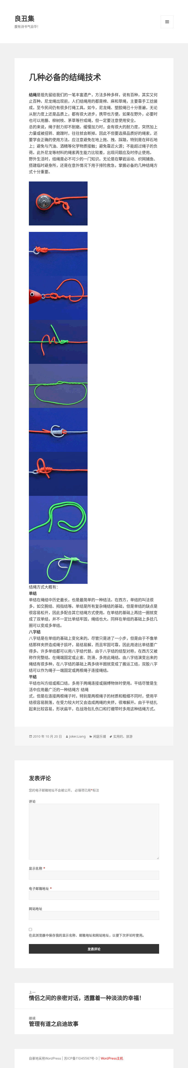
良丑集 (24, 18)
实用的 (118, 736)
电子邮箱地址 (40, 888)
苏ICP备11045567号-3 (81, 1058)
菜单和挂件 (167, 21)
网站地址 (35, 908)
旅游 (129, 736)
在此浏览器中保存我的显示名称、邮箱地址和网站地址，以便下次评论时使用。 (87, 935)
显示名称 (37, 868)
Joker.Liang (77, 736)
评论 (32, 801)
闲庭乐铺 (99, 736)
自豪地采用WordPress (45, 1058)
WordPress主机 (112, 1058)
